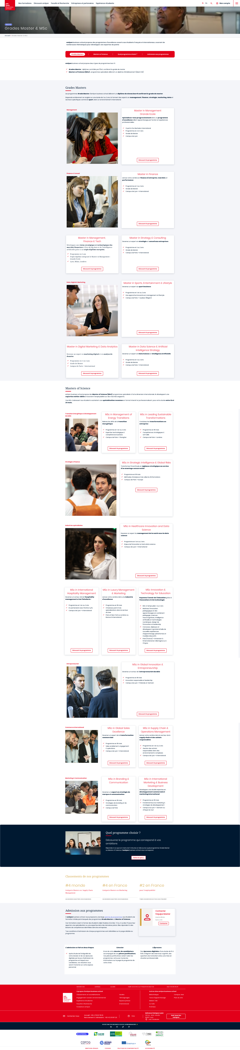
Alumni (112, 987)
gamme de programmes (113, 917)
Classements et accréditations (88, 995)
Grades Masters (77, 54)
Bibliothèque (154, 995)
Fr (203, 3)
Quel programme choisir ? (127, 54)
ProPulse (152, 1007)
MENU (236, 2)
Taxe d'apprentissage (157, 998)
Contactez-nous (73, 1016)
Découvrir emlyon (41, 3)
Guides (121, 995)
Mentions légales (91, 1048)
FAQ (133, 1016)
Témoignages (124, 998)
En (206, 3)
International (124, 1004)
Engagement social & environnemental (91, 998)
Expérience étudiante (105, 3)
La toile (152, 1004)
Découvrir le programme (148, 160)
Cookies (108, 1048)
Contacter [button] (164, 923)
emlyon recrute (172, 987)
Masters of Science (100, 54)
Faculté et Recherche (60, 3)
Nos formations (25, 3)
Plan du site (178, 998)
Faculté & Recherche (84, 1004)
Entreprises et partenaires (82, 3)
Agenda (97, 987)
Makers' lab (153, 1001)
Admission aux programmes (158, 54)
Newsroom (81, 987)
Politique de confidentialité (128, 1048)
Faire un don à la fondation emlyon (141, 987)
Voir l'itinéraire (153, 1019)
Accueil (7, 36)
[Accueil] (10, 5)
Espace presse (124, 1001)
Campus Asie (179, 995)
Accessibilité (150, 1048)
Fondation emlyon (83, 1007)
